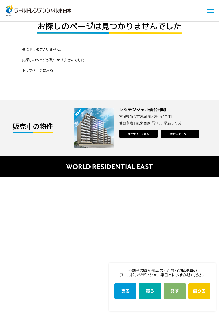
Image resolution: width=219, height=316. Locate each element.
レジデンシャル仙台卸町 (142, 109)
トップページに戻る (37, 70)
